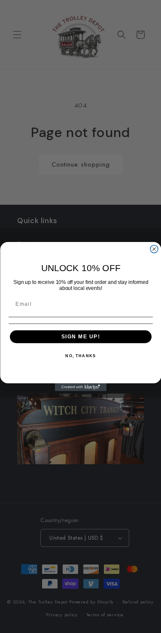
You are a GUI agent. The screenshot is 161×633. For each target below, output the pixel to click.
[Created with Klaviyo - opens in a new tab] (80, 387)
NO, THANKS (80, 356)
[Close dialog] (154, 249)
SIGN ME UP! (80, 336)
